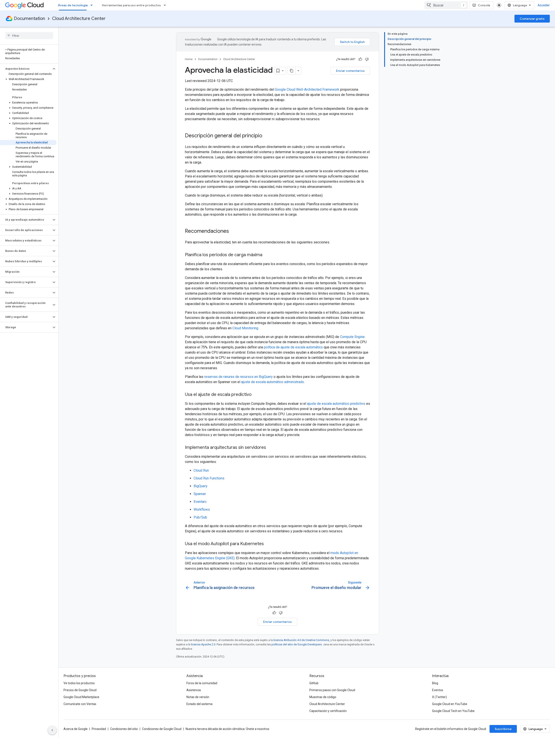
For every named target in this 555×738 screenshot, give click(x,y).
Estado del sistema (199, 704)
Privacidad (99, 729)
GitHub (313, 683)
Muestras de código (322, 697)
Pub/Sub (200, 517)
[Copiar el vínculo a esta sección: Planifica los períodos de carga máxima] (266, 255)
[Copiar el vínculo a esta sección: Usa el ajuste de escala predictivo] (255, 394)
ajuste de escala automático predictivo (336, 404)
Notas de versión (197, 697)
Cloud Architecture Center (79, 18)
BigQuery (200, 486)
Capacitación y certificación (328, 711)
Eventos (437, 690)
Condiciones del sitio (124, 729)
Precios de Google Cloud (80, 690)
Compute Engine (352, 337)
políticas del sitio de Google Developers (296, 644)
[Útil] (360, 59)
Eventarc (200, 502)
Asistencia (193, 690)
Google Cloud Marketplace (81, 697)
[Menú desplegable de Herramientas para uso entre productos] (166, 5)
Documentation (29, 18)
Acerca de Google (76, 729)
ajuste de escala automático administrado (272, 382)
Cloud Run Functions (209, 478)
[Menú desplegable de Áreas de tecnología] (93, 5)
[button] (25, 68)
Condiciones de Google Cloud (161, 729)
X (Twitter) (439, 697)
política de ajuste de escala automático (293, 347)
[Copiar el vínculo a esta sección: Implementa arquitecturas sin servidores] (270, 447)
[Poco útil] (367, 59)
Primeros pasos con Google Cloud (332, 690)
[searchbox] (29, 35)
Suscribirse (503, 729)
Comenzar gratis (532, 19)
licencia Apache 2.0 (203, 644)
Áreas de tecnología (73, 5)
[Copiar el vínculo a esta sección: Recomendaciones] (233, 231)
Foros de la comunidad (201, 683)
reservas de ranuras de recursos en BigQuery (238, 377)
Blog (435, 683)
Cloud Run (201, 470)
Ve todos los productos (79, 683)
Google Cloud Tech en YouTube (453, 711)
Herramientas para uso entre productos (131, 5)
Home (189, 59)
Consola (484, 5)
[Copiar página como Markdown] (291, 70)
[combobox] (446, 5)
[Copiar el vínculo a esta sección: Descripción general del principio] (266, 136)
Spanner (200, 494)
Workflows (202, 509)
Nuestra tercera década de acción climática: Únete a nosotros (227, 729)
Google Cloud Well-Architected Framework (307, 89)
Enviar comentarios (350, 71)
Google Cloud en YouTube (449, 704)
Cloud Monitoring (245, 328)
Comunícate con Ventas (80, 704)
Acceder (544, 5)
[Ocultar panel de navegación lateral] (52, 730)
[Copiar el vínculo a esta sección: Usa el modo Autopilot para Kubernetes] (268, 544)
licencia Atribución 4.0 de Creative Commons (301, 640)
